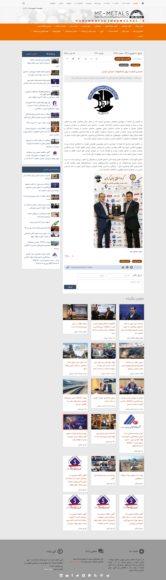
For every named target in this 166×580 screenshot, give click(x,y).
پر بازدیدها (50, 54)
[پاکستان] (130, 20)
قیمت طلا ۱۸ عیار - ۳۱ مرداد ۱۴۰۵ (38, 122)
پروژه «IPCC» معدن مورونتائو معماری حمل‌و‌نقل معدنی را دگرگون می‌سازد (76, 401)
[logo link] (119, 15)
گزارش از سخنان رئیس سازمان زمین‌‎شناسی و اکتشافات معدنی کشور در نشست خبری (131, 401)
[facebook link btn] (72, 576)
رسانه (108, 3)
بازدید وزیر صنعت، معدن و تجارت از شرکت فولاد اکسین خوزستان (37, 206)
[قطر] (96, 20)
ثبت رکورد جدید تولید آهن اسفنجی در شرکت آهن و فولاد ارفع (76, 365)
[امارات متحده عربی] (77, 20)
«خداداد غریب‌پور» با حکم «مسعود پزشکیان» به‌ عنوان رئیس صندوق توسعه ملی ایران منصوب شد (132, 328)
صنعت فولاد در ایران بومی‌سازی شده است (79, 325)
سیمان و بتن (135, 65)
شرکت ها (126, 3)
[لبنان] (124, 20)
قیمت (135, 3)
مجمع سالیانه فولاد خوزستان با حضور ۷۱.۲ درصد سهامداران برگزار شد (36, 73)
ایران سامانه (48, 569)
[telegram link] (131, 268)
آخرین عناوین (31, 54)
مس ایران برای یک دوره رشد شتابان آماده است (41, 85)
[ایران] (127, 20)
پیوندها (88, 3)
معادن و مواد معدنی (123, 58)
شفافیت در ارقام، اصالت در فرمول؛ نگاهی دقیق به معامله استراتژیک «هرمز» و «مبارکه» (42, 143)
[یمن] (80, 20)
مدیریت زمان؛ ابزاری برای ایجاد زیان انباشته (36, 177)
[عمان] (102, 20)
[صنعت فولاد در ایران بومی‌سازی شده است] (75, 312)
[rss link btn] (95, 576)
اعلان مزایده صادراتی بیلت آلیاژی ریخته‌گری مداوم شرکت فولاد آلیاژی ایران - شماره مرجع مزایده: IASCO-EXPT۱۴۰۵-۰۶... (132, 440)
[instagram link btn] (83, 576)
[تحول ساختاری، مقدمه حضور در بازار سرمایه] (103, 386)
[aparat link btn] (101, 575)
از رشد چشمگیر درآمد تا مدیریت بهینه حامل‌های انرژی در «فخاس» (43, 107)
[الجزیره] (137, 20)
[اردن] (99, 20)
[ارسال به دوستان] (91, 59)
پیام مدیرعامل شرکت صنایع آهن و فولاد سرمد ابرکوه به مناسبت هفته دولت (77, 436)
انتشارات (79, 3)
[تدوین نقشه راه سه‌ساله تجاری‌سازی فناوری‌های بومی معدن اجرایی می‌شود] (131, 351)
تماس (61, 3)
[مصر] (134, 20)
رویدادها (98, 3)
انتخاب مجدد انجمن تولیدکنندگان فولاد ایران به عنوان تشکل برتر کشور (37, 116)
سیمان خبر (134, 251)
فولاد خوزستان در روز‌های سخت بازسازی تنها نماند (38, 215)
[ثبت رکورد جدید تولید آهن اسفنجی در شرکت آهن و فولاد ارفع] (75, 351)
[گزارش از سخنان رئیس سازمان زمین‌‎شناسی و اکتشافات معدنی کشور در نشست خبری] (131, 386)
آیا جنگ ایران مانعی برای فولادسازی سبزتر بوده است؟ (104, 435)
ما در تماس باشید (75, 561)
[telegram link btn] (107, 576)
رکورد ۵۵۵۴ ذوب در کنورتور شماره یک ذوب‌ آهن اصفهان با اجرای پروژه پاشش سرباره (41, 131)
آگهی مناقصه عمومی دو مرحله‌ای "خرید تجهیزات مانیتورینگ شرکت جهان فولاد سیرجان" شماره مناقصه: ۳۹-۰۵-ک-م (42, 155)
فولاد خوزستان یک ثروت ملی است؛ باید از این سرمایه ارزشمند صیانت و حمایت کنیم (104, 365)
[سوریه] (86, 20)
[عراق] (115, 20)
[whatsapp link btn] (89, 576)
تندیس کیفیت (125, 261)
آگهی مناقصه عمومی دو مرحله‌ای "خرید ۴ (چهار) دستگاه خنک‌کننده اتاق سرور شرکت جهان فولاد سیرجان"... (76, 519)
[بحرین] (143, 20)
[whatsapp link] (127, 268)
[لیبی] (111, 20)
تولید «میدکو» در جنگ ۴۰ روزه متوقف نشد (43, 97)
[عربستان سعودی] (89, 20)
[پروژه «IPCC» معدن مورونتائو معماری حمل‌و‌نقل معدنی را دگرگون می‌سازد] (75, 386)
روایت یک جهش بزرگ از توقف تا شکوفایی (132, 477)
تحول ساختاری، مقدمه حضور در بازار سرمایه (104, 399)
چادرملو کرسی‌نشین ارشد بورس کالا (37, 227)
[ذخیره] (96, 59)
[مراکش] (121, 20)
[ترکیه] (83, 20)
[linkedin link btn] (61, 576)
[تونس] (92, 20)
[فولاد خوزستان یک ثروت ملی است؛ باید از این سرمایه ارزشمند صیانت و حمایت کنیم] (103, 351)
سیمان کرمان (137, 261)
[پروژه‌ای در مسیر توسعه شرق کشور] (103, 464)
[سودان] (105, 20)
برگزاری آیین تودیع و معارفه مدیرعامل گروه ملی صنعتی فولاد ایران (43, 63)
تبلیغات (68, 3)
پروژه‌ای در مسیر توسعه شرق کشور (104, 477)
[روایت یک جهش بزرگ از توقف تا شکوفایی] (131, 464)
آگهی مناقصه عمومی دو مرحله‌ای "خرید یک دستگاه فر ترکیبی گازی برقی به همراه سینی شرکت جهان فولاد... (76, 480)
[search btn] (23, 3)
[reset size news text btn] (73, 59)
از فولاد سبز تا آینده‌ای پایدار (40, 222)
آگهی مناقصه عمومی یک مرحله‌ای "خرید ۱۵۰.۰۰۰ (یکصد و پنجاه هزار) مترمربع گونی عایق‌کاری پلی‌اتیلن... (132, 519)
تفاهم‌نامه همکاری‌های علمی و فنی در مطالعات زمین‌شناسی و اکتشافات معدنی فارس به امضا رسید (103, 328)
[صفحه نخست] (143, 3)
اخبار (116, 3)
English (53, 3)
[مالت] (108, 20)
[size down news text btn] (67, 59)
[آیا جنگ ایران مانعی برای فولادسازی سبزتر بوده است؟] (103, 422)
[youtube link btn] (67, 576)
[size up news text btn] (78, 59)
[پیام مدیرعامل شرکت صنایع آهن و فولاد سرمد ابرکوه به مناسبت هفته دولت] (75, 422)
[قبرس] (140, 20)
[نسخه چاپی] (85, 59)
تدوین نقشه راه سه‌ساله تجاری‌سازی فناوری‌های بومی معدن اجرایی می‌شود (132, 365)
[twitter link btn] (77, 576)
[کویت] (118, 20)
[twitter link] (123, 268)
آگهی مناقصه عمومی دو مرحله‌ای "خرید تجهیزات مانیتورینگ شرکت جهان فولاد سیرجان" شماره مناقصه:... (104, 519)
